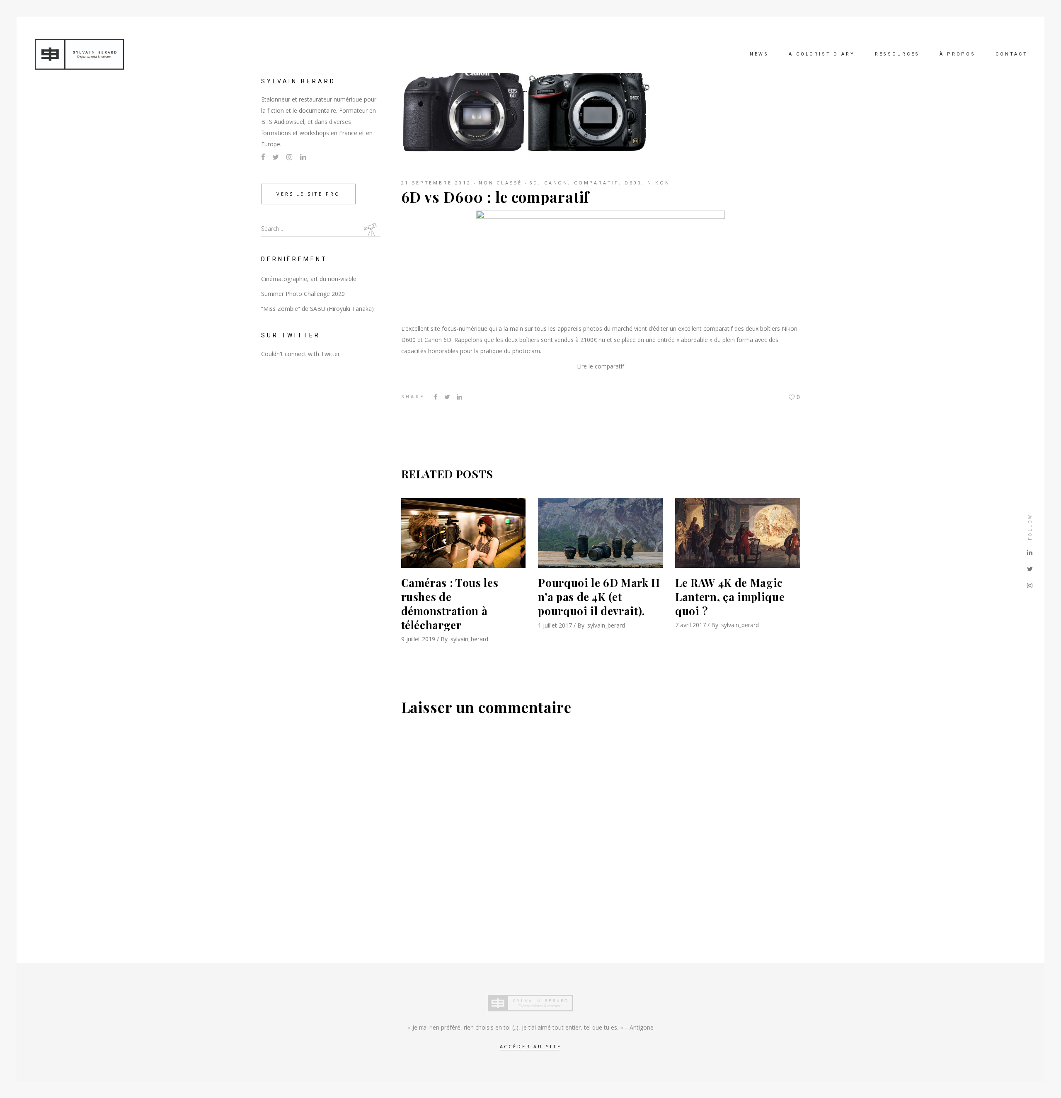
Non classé (500, 182)
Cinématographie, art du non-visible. (309, 279)
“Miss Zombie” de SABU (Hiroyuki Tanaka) (317, 309)
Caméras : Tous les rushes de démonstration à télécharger (450, 603)
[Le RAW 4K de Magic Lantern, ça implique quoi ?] (737, 533)
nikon (658, 182)
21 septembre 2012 (436, 182)
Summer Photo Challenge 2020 (303, 294)
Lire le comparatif (600, 366)
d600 (633, 182)
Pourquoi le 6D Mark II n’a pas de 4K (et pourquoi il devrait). (599, 596)
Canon (556, 182)
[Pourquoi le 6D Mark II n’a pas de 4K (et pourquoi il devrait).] (600, 533)
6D (533, 182)
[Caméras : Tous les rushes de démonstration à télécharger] (463, 533)
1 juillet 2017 (555, 625)
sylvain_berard (469, 639)
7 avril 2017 (690, 625)
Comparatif (596, 182)
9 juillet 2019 (418, 639)
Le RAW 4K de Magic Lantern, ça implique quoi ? (730, 596)
